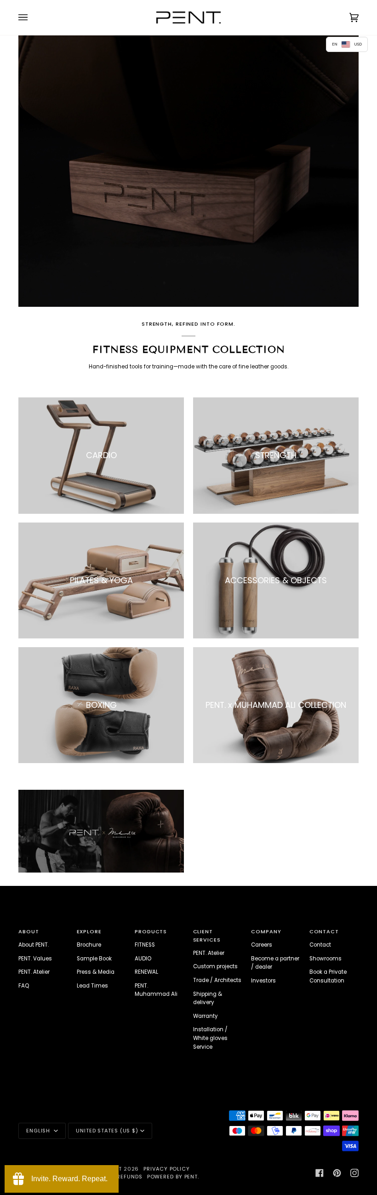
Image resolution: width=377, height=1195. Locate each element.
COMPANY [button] (266, 931)
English (39, 1130)
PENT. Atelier (34, 972)
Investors (263, 980)
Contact (320, 944)
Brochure (89, 944)
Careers (261, 944)
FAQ (23, 985)
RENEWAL (146, 972)
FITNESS (145, 944)
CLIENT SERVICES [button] (207, 935)
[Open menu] (32, 17)
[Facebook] (319, 1173)
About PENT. (33, 944)
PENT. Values (35, 958)
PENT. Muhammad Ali (156, 990)
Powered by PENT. (173, 1176)
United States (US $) (107, 1130)
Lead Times (92, 985)
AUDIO (143, 958)
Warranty (205, 1016)
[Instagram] (354, 1173)
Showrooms (325, 958)
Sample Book (94, 958)
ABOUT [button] (28, 931)
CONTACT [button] (324, 931)
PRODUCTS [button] (151, 931)
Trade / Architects (217, 980)
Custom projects (215, 966)
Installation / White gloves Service (210, 1038)
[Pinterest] (337, 1173)
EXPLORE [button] (89, 931)
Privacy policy (166, 1168)
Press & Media (95, 972)
